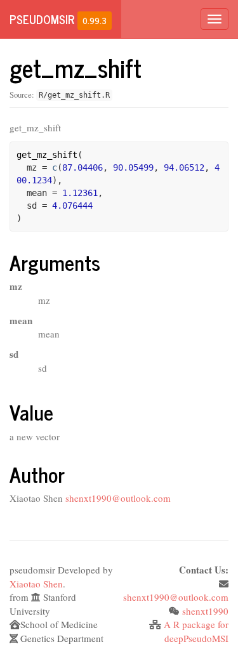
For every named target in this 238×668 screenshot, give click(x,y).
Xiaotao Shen (36, 583)
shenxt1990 (205, 611)
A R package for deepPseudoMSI (196, 631)
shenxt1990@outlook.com (118, 498)
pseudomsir (42, 19)
